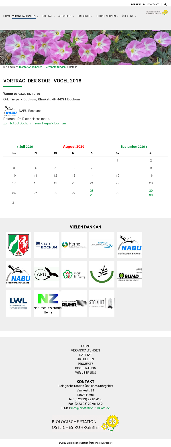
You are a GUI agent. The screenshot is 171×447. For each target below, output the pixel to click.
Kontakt (153, 4)
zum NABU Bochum (17, 123)
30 (151, 190)
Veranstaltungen (24, 16)
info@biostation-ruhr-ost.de (90, 408)
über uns (128, 16)
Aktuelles (64, 16)
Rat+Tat (47, 16)
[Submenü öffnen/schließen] (38, 16)
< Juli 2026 (25, 146)
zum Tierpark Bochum (50, 123)
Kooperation (85, 368)
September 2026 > (134, 146)
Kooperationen (106, 16)
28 (92, 190)
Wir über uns (85, 372)
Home (6, 16)
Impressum (138, 4)
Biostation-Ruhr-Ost (30, 67)
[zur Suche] (165, 4)
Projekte (84, 16)
